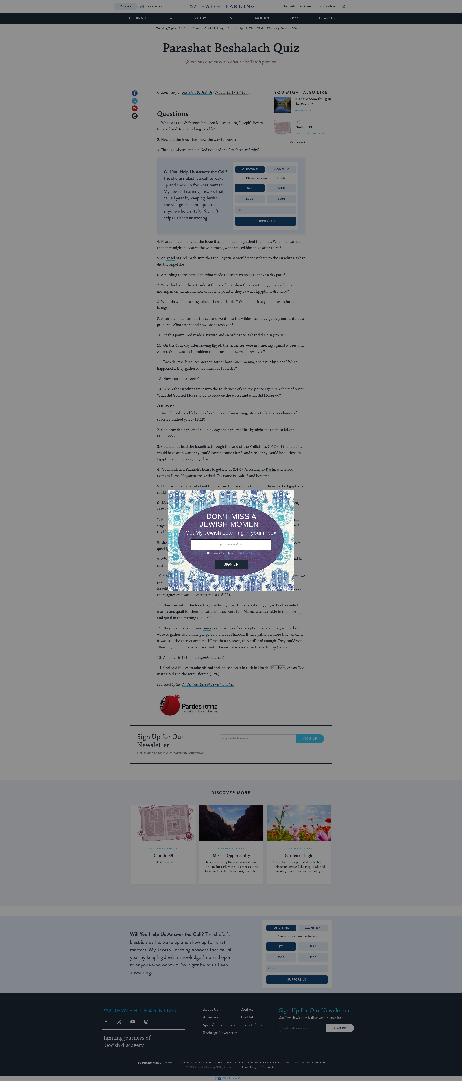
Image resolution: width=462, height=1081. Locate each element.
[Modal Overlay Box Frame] (231, 540)
